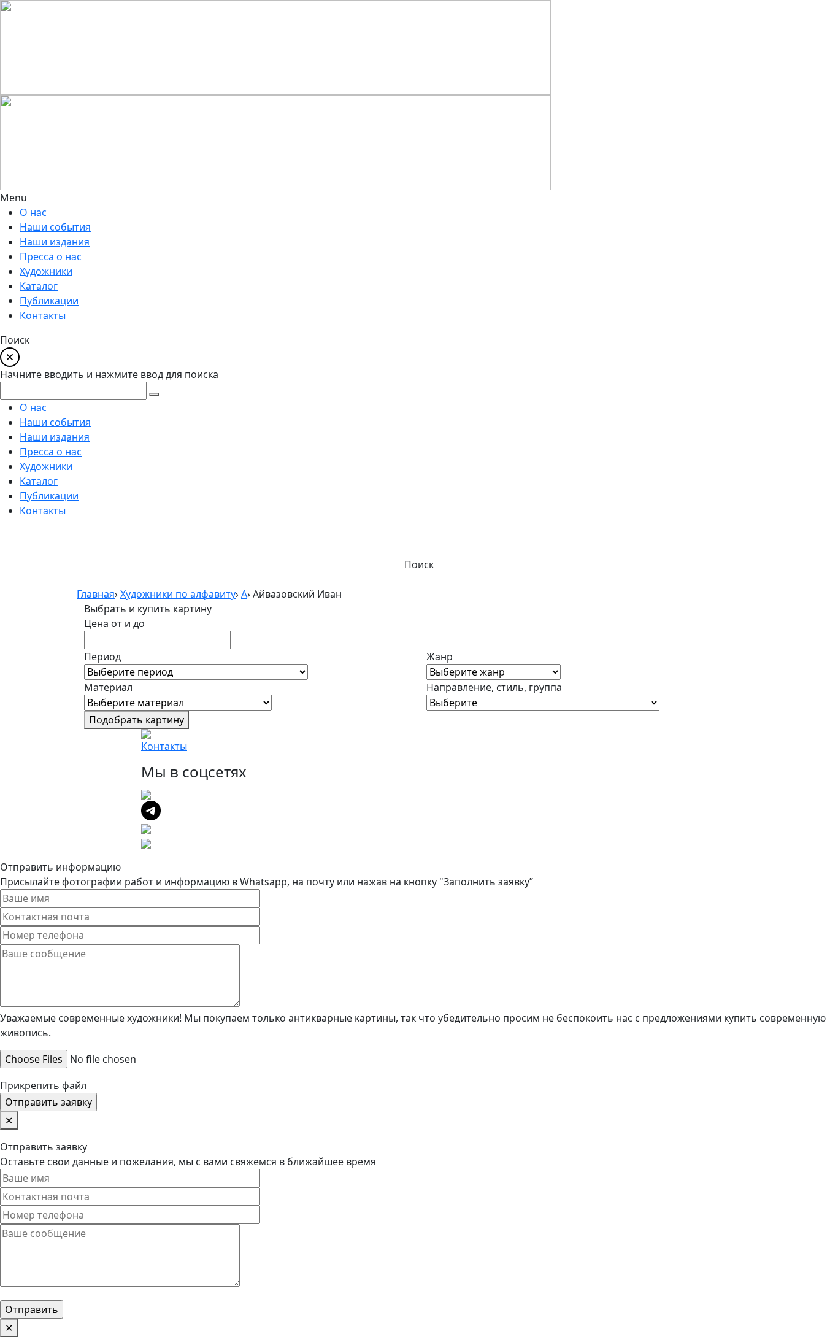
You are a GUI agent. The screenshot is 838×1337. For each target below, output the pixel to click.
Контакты (164, 746)
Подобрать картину (136, 719)
